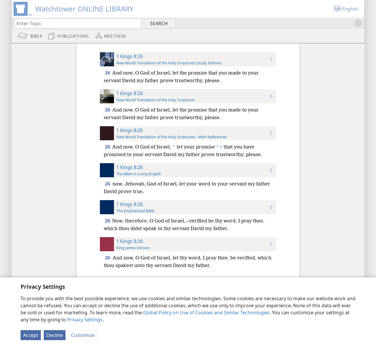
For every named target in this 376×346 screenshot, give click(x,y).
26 (108, 73)
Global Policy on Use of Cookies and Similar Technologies (206, 312)
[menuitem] (357, 23)
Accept (30, 335)
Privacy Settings (85, 319)
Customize (83, 335)
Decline (54, 335)
